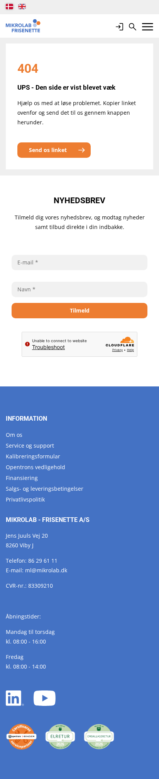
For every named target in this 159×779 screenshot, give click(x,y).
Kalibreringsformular (33, 456)
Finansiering (22, 477)
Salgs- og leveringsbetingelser (44, 488)
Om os (14, 434)
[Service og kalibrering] (21, 736)
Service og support (30, 445)
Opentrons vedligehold (35, 467)
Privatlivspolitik (25, 499)
